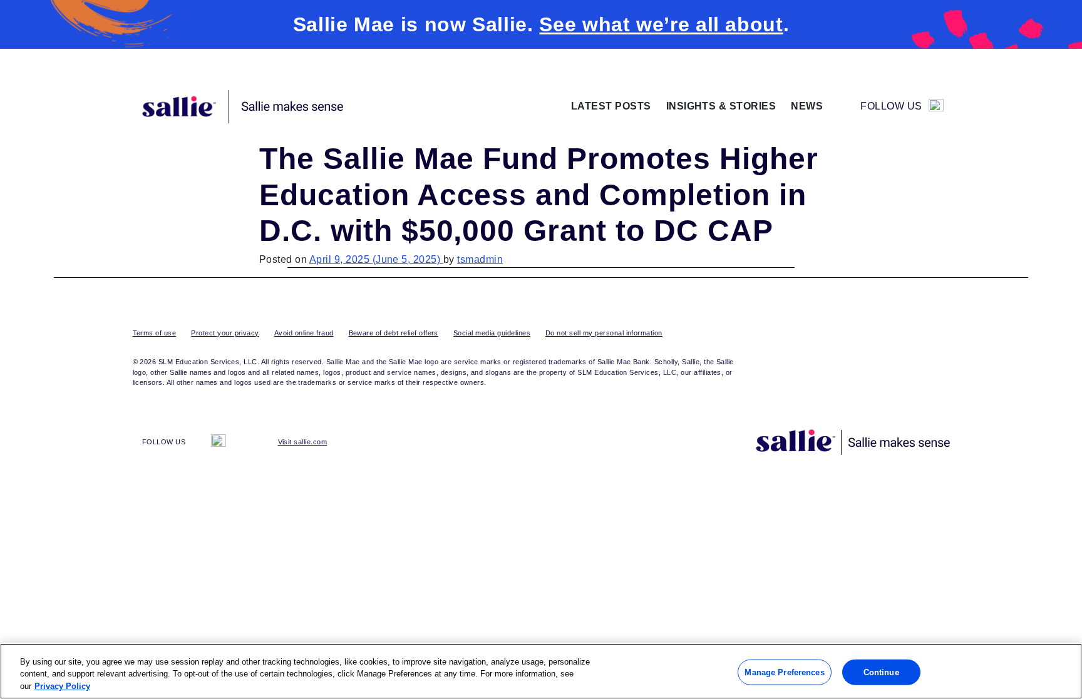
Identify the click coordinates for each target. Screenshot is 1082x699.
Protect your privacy (225, 333)
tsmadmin (480, 259)
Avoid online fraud (304, 333)
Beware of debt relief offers (393, 333)
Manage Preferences (784, 671)
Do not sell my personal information (603, 333)
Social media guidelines (491, 333)
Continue (881, 671)
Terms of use (155, 333)
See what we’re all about (661, 24)
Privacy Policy (62, 686)
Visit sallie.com (302, 442)
